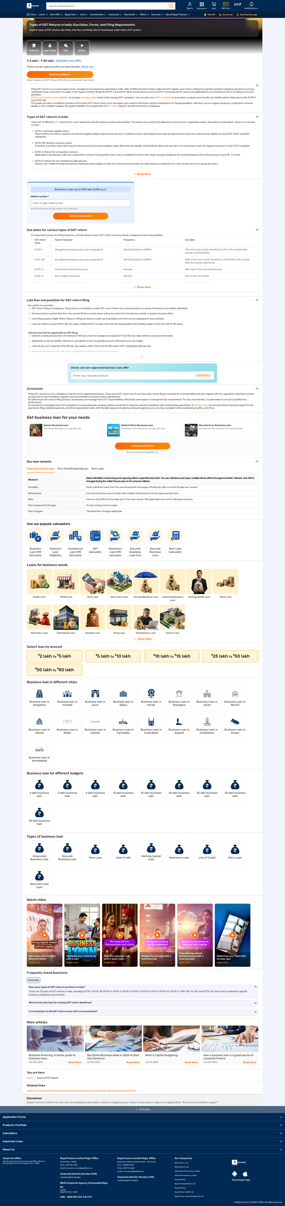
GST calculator (163, 97)
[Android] (234, 1174)
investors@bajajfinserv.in (134, 1171)
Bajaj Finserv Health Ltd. (184, 1192)
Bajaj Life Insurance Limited (186, 1175)
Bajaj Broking (180, 1188)
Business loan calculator (94, 1090)
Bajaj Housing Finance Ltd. (185, 1184)
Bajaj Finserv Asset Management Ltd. (189, 1196)
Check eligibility (60, 74)
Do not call (227, 14)
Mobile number (39, 196)
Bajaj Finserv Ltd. (182, 1163)
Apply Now (34, 962)
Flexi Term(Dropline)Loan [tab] (73, 468)
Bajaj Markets (180, 1180)
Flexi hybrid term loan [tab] (41, 468)
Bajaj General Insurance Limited (187, 1171)
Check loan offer (80, 216)
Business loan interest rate (122, 1090)
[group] (55, 1045)
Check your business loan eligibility (49, 97)
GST (56, 122)
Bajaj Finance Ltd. (182, 1167)
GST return (112, 106)
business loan (201, 405)
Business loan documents (66, 1090)
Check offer (203, 375)
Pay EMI (211, 14)
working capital (88, 97)
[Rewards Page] (237, 5)
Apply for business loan (39, 1090)
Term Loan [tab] (97, 468)
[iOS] (245, 1174)
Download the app (248, 14)
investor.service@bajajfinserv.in (79, 1168)
